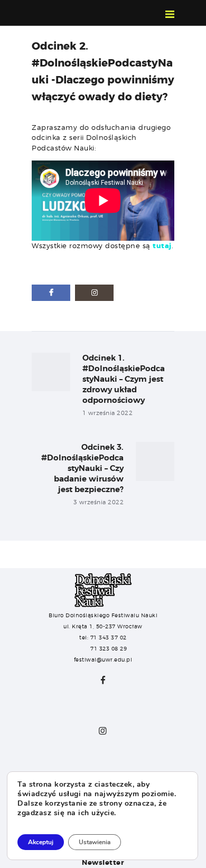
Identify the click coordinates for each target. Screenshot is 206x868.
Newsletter (103, 862)
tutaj (162, 245)
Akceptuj (40, 842)
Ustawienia (94, 842)
